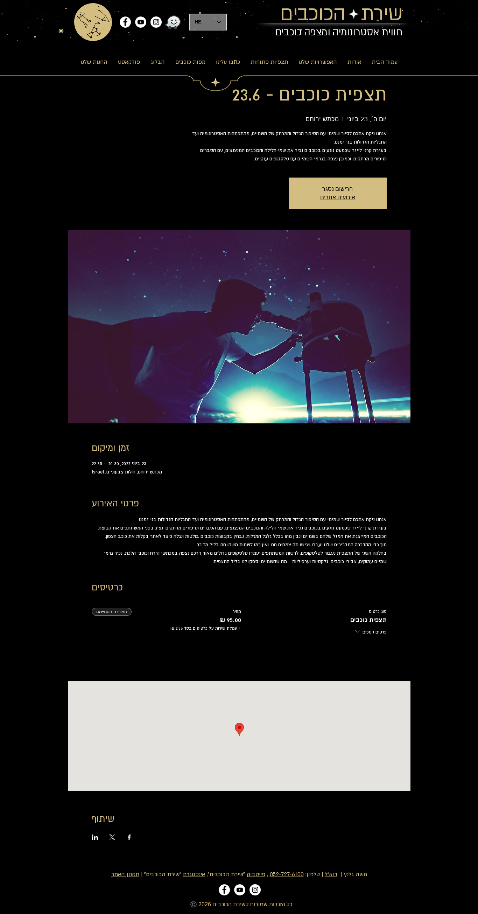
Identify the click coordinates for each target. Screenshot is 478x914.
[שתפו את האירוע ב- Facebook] (129, 837)
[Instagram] (156, 22)
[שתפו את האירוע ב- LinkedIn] (95, 837)
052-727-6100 (287, 874)
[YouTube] (140, 22)
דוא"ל (331, 874)
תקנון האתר (125, 874)
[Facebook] (125, 22)
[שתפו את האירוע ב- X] (112, 837)
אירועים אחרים (337, 197)
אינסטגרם (194, 874)
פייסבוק (256, 874)
